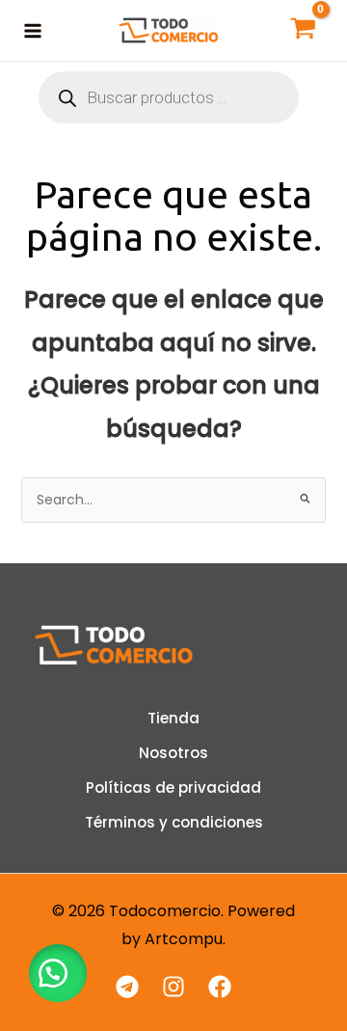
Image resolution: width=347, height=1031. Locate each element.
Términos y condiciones (174, 822)
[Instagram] (173, 986)
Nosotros (173, 753)
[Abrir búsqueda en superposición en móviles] (168, 97)
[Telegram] (127, 986)
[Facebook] (219, 986)
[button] (58, 973)
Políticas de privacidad (173, 787)
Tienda (173, 718)
